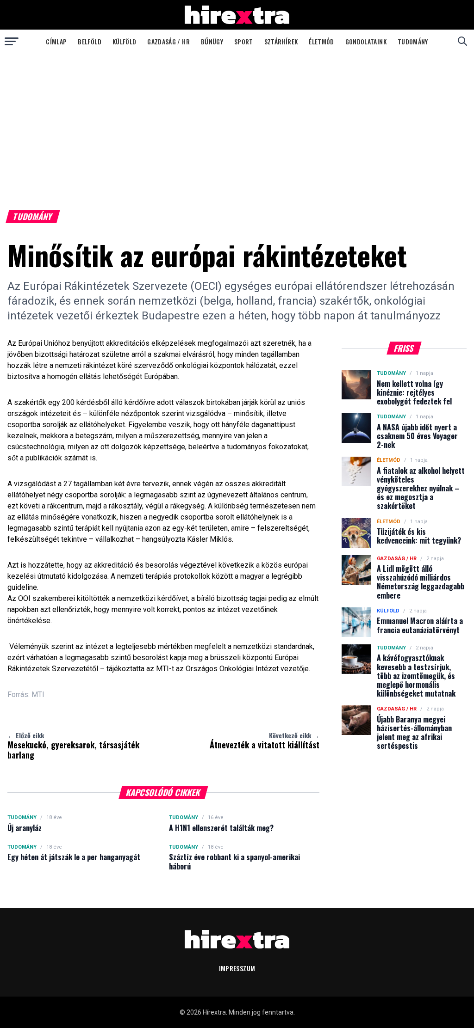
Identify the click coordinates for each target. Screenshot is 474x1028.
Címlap (56, 41)
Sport (243, 41)
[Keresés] (462, 41)
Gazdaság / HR (168, 41)
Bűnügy (212, 41)
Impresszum (237, 968)
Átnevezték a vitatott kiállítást (264, 740)
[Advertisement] (237, 122)
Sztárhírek (281, 41)
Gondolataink (366, 41)
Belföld (89, 41)
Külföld (124, 41)
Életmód (321, 41)
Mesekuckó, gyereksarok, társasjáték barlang (73, 745)
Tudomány (413, 41)
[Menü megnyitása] (11, 41)
